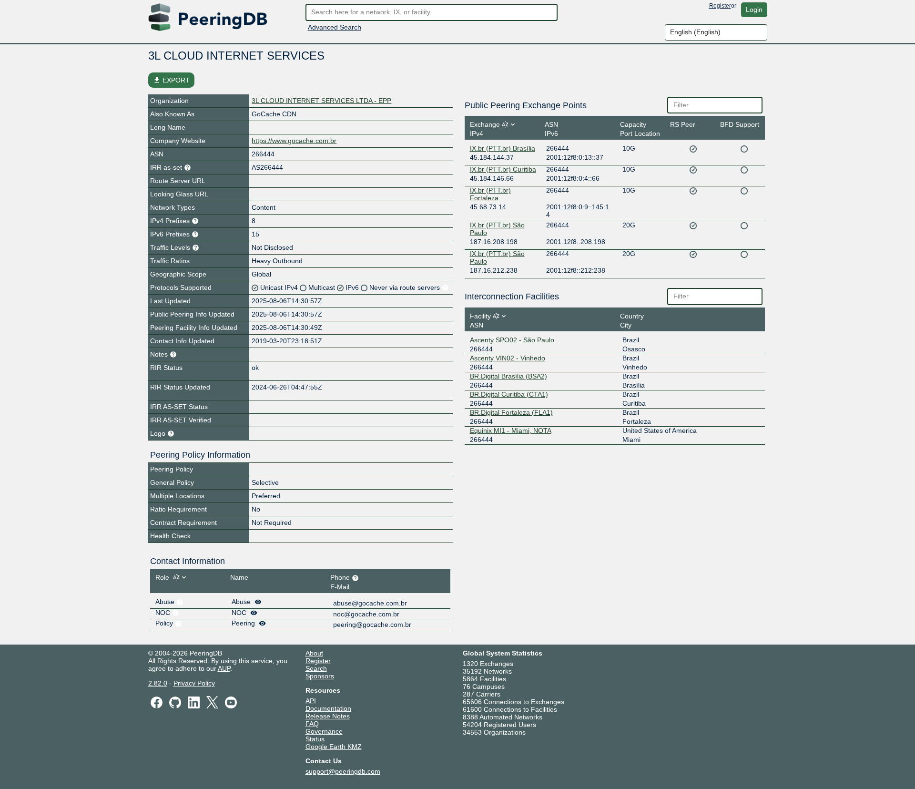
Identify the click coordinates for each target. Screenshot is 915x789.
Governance (324, 731)
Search (316, 668)
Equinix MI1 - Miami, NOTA (510, 430)
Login (754, 9)
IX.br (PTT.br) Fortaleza (490, 194)
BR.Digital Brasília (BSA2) (508, 376)
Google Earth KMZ (333, 746)
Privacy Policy (194, 683)
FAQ (312, 724)
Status (315, 739)
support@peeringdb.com (342, 771)
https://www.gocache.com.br (294, 140)
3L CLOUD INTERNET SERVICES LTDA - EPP (321, 100)
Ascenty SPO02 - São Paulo (512, 340)
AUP (224, 668)
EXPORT (171, 80)
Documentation (328, 708)
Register (720, 5)
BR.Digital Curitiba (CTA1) (509, 394)
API (310, 701)
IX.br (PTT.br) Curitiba (503, 169)
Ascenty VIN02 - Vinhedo (507, 358)
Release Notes (327, 716)
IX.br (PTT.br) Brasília (502, 148)
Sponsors (319, 676)
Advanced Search (334, 27)
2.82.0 (157, 683)
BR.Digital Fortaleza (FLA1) (511, 412)
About (314, 653)
